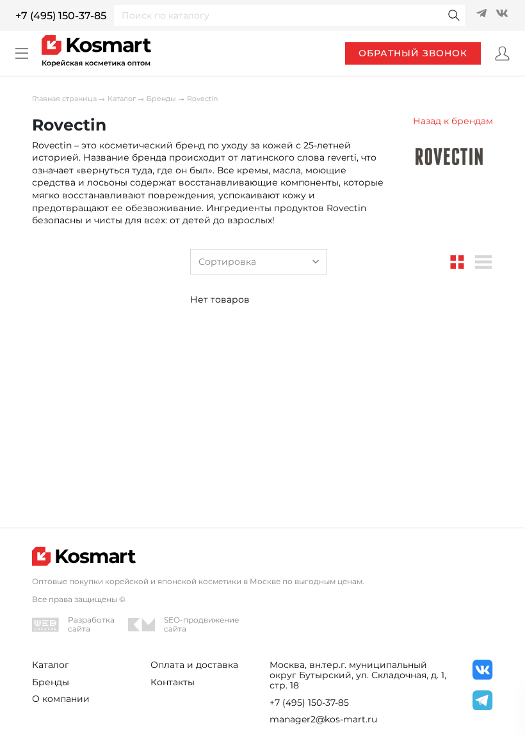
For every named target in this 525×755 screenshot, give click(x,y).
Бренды (161, 99)
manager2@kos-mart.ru (323, 719)
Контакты (172, 682)
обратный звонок (413, 53)
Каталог (122, 99)
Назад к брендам (453, 121)
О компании (61, 699)
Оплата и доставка (194, 665)
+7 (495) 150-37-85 (60, 16)
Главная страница (64, 99)
